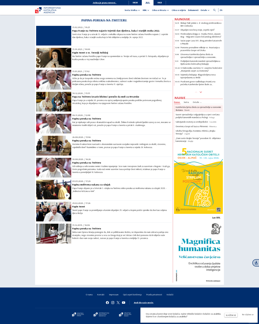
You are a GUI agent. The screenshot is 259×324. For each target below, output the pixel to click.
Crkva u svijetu (179, 10)
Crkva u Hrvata (159, 10)
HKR (160, 2)
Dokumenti (193, 10)
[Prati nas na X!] (118, 302)
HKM (135, 2)
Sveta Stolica (131, 10)
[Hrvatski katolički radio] (125, 315)
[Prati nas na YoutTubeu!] (123, 302)
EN (221, 10)
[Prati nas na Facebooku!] (107, 302)
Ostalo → (197, 102)
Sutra (186, 102)
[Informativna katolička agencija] (101, 315)
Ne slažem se (248, 314)
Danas (177, 102)
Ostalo (204, 10)
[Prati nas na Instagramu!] (112, 302)
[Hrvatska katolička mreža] (78, 315)
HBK (145, 10)
